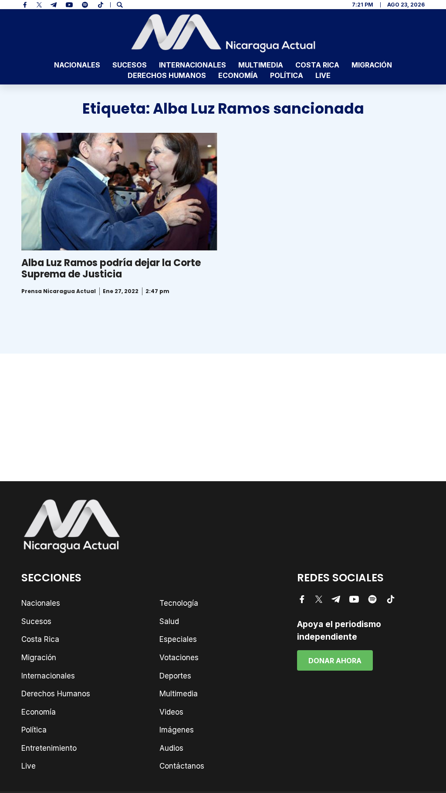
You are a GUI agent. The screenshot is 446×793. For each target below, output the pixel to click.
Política (286, 75)
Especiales (178, 639)
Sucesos (129, 65)
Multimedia (260, 65)
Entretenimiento (49, 748)
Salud (169, 621)
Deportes (175, 676)
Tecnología (178, 603)
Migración (371, 65)
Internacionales (192, 65)
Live (323, 75)
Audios (171, 748)
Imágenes (176, 730)
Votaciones (179, 657)
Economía (238, 75)
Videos (171, 712)
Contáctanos (181, 766)
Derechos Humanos (167, 75)
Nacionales (77, 65)
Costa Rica (317, 65)
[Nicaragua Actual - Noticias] (223, 33)
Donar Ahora (335, 660)
